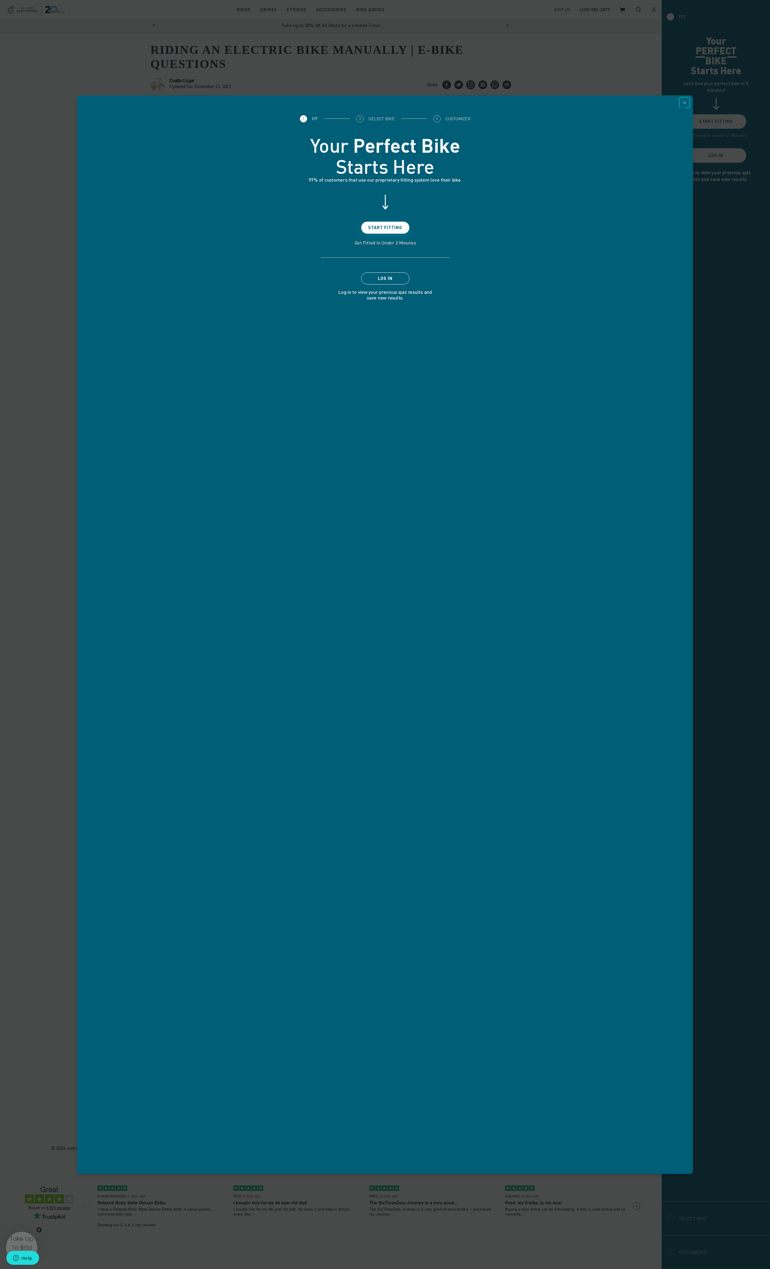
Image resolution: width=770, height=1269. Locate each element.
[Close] (684, 102)
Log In (385, 278)
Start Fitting (385, 227)
